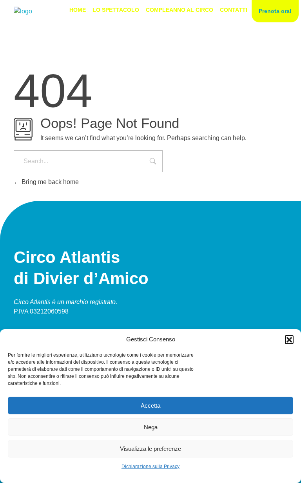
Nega (151, 427)
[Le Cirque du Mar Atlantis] (23, 11)
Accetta (150, 405)
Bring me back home (49, 182)
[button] (289, 339)
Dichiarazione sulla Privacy (150, 466)
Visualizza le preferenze (150, 448)
